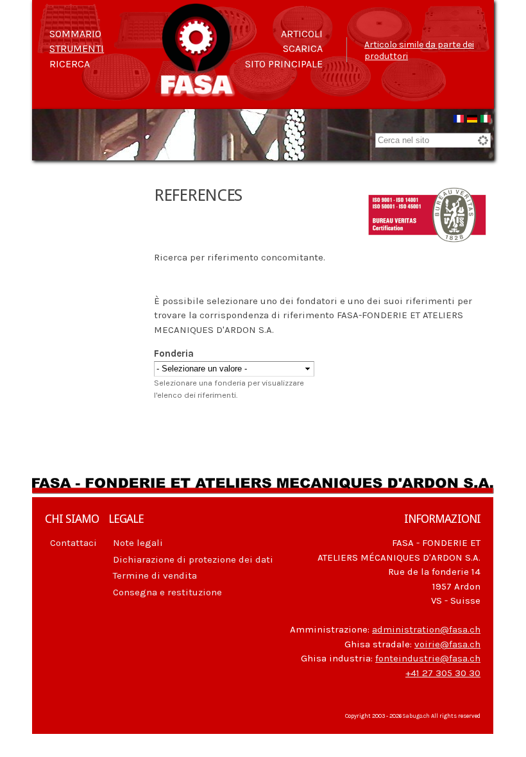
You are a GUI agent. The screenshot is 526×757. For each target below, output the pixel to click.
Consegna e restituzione (167, 592)
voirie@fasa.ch (447, 644)
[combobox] (433, 140)
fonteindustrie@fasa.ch (427, 658)
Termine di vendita (155, 575)
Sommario (75, 34)
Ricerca (69, 64)
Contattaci (73, 543)
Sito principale (284, 64)
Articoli (302, 34)
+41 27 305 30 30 (442, 673)
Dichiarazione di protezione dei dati (193, 559)
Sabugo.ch (416, 716)
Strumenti (76, 48)
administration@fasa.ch (426, 629)
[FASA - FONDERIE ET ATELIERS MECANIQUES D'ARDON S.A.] (197, 91)
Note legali (138, 543)
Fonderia (174, 353)
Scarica (303, 48)
